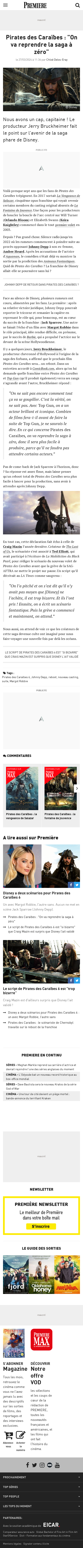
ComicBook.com (43, 368)
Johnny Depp (39, 677)
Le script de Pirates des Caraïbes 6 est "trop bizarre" (39, 991)
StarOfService (10, 1535)
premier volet (65, 225)
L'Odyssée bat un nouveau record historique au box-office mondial (41, 1077)
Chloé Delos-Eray (56, 59)
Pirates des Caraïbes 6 (16, 677)
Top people (11, 1496)
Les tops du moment (17, 1506)
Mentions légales (12, 1543)
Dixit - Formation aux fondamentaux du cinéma (45, 1535)
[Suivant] (77, 788)
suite (5, 681)
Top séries (10, 1487)
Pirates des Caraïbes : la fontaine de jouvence (60, 816)
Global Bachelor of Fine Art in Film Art (56, 1531)
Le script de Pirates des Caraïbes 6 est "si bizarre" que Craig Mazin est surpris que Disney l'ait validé (41, 654)
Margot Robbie (19, 681)
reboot (53, 677)
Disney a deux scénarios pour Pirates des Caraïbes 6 (36, 895)
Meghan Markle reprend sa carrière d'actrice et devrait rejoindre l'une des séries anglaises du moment (41, 1067)
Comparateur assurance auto (18, 1531)
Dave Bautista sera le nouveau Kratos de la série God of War (41, 1086)
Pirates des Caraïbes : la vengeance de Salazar (21, 816)
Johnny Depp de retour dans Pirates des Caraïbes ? (41, 284)
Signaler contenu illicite (36, 1543)
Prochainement (14, 1477)
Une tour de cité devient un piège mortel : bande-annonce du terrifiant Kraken (38, 1096)
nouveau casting (68, 677)
